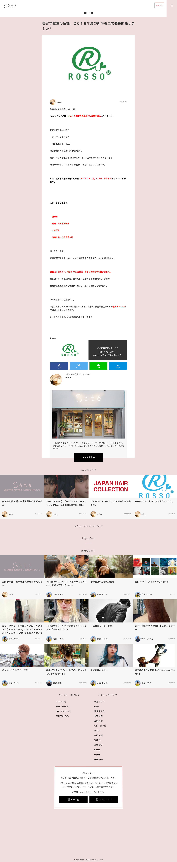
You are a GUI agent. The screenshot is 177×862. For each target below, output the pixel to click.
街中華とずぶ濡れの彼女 (102, 582)
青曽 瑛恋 (57, 683)
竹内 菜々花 (147, 639)
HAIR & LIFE (61, 706)
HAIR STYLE (61, 711)
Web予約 (159, 5)
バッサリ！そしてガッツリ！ (16, 670)
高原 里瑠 (98, 721)
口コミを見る (88, 457)
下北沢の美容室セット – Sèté (77, 374)
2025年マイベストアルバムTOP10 (151, 582)
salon (96, 706)
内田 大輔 (98, 735)
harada (97, 750)
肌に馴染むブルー (99, 670)
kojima (97, 754)
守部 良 (97, 740)
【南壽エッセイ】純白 (101, 626)
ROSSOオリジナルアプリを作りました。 (154, 501)
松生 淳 (97, 730)
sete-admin (98, 759)
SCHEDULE (61, 716)
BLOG (53, 338)
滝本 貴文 (98, 745)
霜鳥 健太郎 (99, 711)
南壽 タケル (58, 594)
